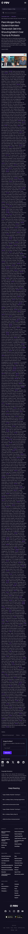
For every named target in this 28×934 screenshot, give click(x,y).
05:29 (19, 311)
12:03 (24, 658)
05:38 (16, 321)
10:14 (7, 561)
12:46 (7, 704)
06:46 (16, 378)
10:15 (19, 562)
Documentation (5, 886)
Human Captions (18, 833)
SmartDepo (17, 846)
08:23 (15, 470)
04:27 (10, 252)
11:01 (10, 610)
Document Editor (5, 835)
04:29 (21, 253)
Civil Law (3, 863)
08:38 (15, 483)
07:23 (16, 416)
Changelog (4, 890)
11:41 (10, 643)
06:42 (17, 375)
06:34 (14, 367)
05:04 (20, 288)
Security (16, 893)
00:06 (10, 71)
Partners (16, 890)
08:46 (3, 497)
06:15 (3, 355)
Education (3, 872)
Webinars (17, 867)
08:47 (3, 500)
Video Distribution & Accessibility (5, 875)
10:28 (10, 574)
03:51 (3, 219)
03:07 (20, 179)
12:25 (19, 684)
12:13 (20, 667)
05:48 (7, 334)
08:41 (15, 490)
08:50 (18, 502)
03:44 (7, 209)
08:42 (7, 493)
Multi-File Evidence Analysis (5, 832)
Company (17, 884)
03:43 (3, 207)
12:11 (13, 664)
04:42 (7, 267)
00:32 (18, 84)
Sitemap (12, 930)
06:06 (24, 347)
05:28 (15, 309)
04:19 (15, 245)
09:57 (15, 548)
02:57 (10, 168)
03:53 (22, 222)
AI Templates (4, 842)
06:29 (15, 363)
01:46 (19, 120)
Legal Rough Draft (18, 836)
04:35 (3, 262)
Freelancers (17, 895)
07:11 (3, 403)
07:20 (7, 414)
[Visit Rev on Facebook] (5, 911)
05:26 (20, 303)
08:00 (22, 454)
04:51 (12, 281)
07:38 (15, 432)
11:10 (7, 621)
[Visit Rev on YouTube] (22, 911)
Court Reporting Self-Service (19, 841)
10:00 (16, 551)
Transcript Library (19, 863)
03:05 (15, 178)
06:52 (20, 383)
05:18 (19, 296)
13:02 (20, 720)
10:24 (7, 571)
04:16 (10, 244)
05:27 (19, 304)
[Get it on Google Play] (19, 916)
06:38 (14, 370)
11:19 (10, 631)
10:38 (15, 584)
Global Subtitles (18, 844)
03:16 (23, 188)
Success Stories (18, 865)
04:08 (10, 237)
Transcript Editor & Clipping (5, 840)
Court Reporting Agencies (7, 865)
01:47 (23, 122)
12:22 (15, 677)
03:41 (3, 202)
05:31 (3, 314)
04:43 (15, 270)
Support (16, 897)
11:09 (3, 620)
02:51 (3, 163)
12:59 (3, 718)
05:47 (7, 332)
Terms (12, 927)
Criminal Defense (5, 858)
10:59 (3, 607)
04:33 (24, 257)
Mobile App (4, 845)
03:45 (7, 212)
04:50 (7, 278)
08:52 (13, 505)
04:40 (18, 263)
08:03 (18, 457)
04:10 (10, 239)
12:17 (3, 672)
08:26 (3, 477)
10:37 (7, 582)
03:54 (17, 224)
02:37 (7, 155)
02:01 (20, 132)
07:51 (7, 446)
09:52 (23, 541)
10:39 (14, 585)
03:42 (10, 206)
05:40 (10, 324)
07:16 (15, 408)
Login (16, 930)
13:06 (7, 727)
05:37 (18, 319)
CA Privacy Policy (21, 927)
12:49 (10, 707)
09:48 (15, 533)
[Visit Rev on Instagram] (14, 911)
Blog (16, 856)
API (2, 884)
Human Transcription (19, 831)
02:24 (20, 145)
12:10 (12, 663)
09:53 (7, 544)
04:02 (18, 232)
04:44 (21, 271)
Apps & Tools (17, 872)
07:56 (15, 449)
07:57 (13, 451)
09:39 (7, 529)
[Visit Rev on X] (10, 911)
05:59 (22, 344)
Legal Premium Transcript (20, 838)
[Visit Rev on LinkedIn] (18, 911)
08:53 (7, 506)
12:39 (3, 694)
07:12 (7, 405)
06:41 (3, 373)
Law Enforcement (5, 860)
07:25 (20, 419)
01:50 (6, 125)
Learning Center (18, 860)
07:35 (7, 429)
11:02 (10, 612)
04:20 (7, 247)
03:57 (16, 227)
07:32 (13, 426)
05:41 (10, 326)
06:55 (22, 386)
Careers (16, 886)
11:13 (20, 625)
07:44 (7, 437)
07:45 (10, 439)
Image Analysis (4, 837)
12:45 (16, 700)
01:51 (19, 125)
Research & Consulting (6, 867)
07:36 (7, 431)
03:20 (7, 193)
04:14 (16, 242)
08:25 (7, 474)
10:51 (10, 595)
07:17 (7, 411)
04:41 (13, 265)
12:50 (20, 709)
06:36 (14, 368)
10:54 (10, 600)
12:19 (6, 674)
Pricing (3, 847)
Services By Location (19, 874)
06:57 (16, 390)
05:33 (10, 316)
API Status (4, 888)
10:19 (23, 566)
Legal (4, 927)
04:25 (3, 250)
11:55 (10, 651)
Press (16, 888)
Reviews (16, 869)
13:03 (16, 723)
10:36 (7, 580)
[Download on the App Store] (9, 916)
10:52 (20, 597)
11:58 (7, 656)
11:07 (15, 617)
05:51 (15, 337)
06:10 (10, 350)
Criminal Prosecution (6, 856)
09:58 (17, 549)
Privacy (15, 927)
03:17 (21, 189)
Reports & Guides (18, 858)
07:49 (10, 442)
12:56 (20, 713)
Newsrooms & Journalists (7, 869)
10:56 (23, 602)
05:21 (13, 299)
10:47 (15, 590)
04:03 (7, 234)
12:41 (7, 697)
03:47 (10, 214)
